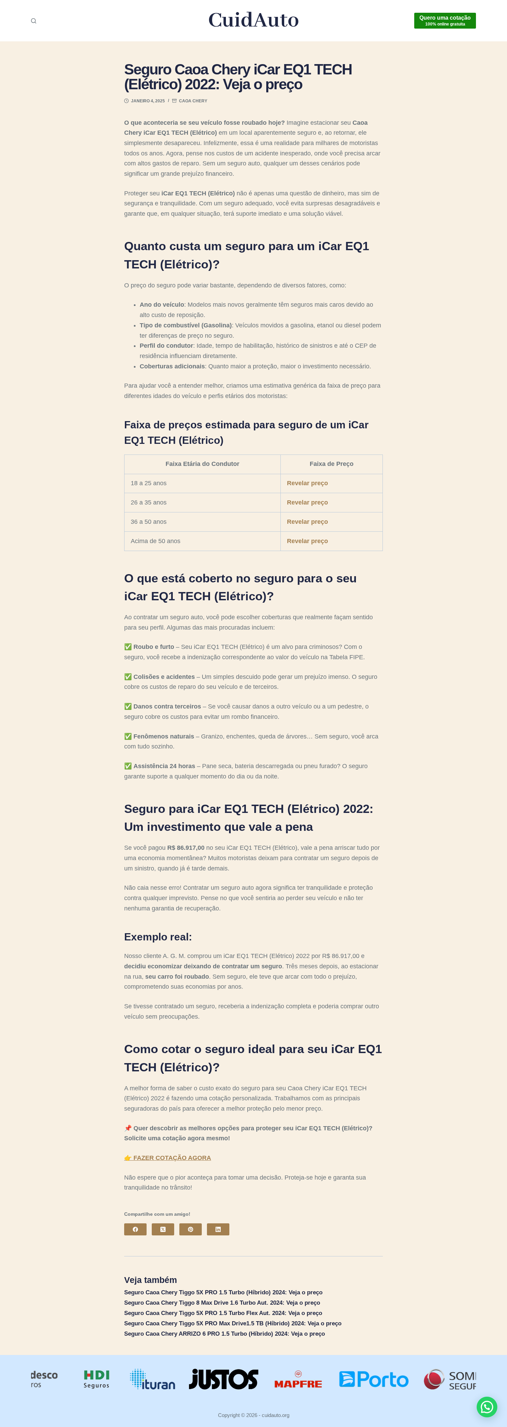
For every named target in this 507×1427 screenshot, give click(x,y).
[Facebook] (135, 1229)
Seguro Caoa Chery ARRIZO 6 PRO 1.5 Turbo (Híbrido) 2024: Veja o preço (224, 1334)
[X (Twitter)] (163, 1229)
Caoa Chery (193, 101)
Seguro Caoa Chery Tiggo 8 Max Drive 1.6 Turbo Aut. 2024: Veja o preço (222, 1302)
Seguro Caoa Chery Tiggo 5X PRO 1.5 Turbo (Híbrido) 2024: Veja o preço (223, 1292)
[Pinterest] (190, 1229)
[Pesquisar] (33, 20)
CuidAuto (253, 21)
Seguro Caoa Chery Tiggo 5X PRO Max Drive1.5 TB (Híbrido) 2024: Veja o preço (232, 1323)
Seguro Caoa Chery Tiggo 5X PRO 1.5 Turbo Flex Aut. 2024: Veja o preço (223, 1313)
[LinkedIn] (218, 1229)
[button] (487, 1407)
